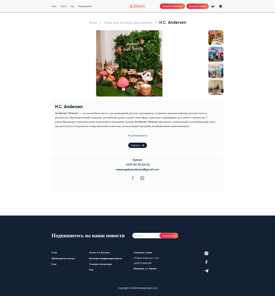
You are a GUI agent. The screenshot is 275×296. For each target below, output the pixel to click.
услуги (63, 6)
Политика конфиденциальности (105, 258)
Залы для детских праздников (128, 22)
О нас (54, 252)
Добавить (135, 145)
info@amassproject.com (146, 258)
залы (54, 6)
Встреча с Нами (197, 6)
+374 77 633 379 (142, 263)
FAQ (91, 270)
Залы (93, 22)
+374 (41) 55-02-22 (137, 164)
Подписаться (168, 235)
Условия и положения (100, 264)
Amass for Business (172, 6)
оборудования (85, 6)
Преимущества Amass (63, 258)
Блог (54, 264)
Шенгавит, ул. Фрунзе (145, 268)
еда (72, 6)
